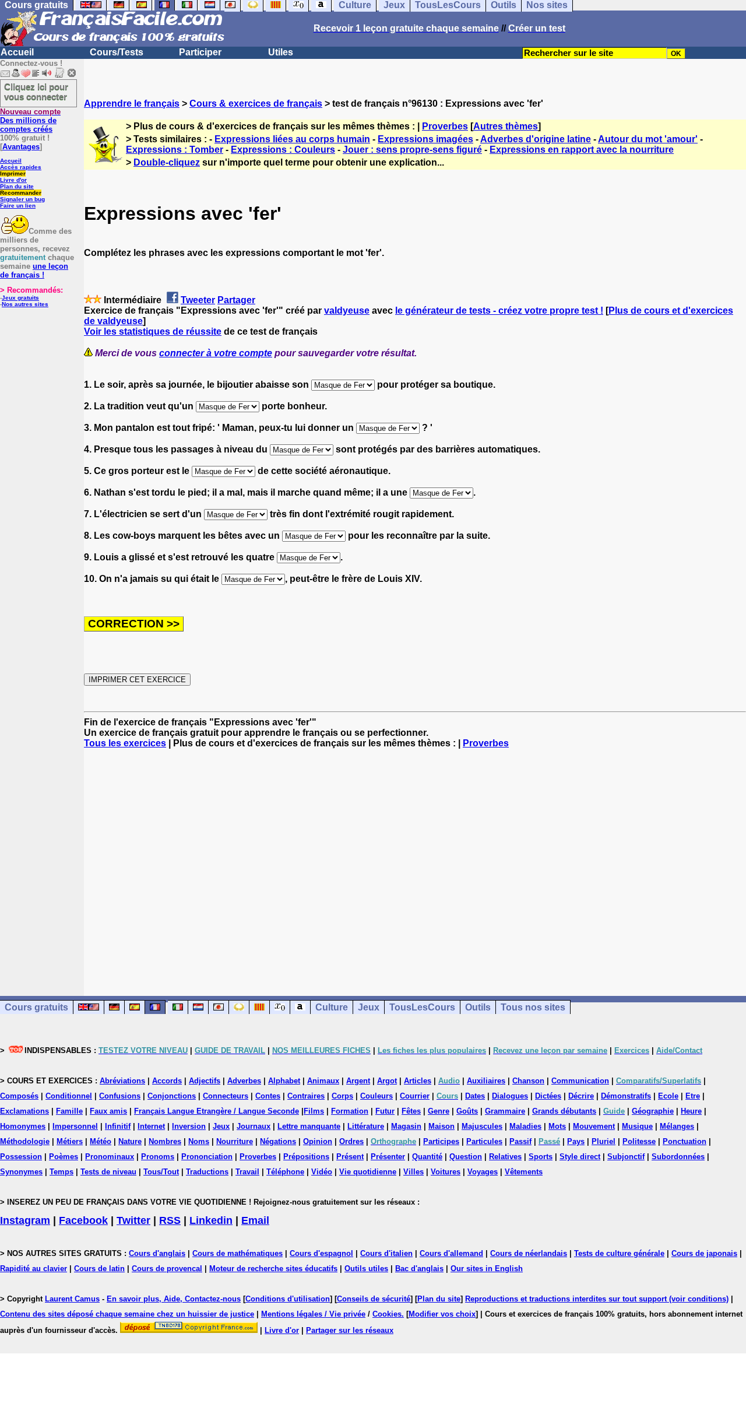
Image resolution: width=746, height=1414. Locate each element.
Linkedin (211, 1220)
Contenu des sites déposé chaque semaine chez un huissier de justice (127, 1314)
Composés (19, 1096)
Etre (692, 1096)
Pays (576, 1141)
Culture (331, 1007)
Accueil (17, 52)
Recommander (20, 193)
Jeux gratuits (20, 297)
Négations (278, 1141)
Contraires (306, 1096)
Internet (151, 1126)
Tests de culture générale (619, 1253)
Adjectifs (204, 1080)
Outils (478, 1007)
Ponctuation (684, 1141)
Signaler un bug (22, 199)
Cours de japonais (704, 1253)
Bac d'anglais (419, 1268)
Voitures (445, 1171)
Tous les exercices (125, 743)
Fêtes (411, 1111)
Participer (200, 52)
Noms (198, 1141)
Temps (61, 1171)
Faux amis (108, 1111)
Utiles (280, 52)
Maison (441, 1126)
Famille (69, 1111)
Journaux (253, 1126)
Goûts (467, 1111)
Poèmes (63, 1156)
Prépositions (306, 1156)
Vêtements (524, 1171)
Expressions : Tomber (174, 150)
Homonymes (22, 1126)
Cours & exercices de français (255, 103)
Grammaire (505, 1111)
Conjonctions (171, 1096)
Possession (21, 1156)
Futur (385, 1111)
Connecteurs (225, 1096)
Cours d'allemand (451, 1253)
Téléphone (285, 1171)
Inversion (189, 1126)
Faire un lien (18, 205)
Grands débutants (564, 1111)
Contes (267, 1096)
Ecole (668, 1096)
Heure (691, 1111)
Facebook (83, 1220)
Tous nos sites (533, 1007)
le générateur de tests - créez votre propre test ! (499, 310)
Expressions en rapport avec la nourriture (582, 150)
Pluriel (603, 1141)
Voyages (482, 1171)
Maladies (525, 1126)
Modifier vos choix (442, 1314)
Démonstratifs (626, 1096)
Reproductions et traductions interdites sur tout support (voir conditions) (597, 1298)
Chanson (528, 1080)
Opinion (317, 1141)
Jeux (368, 1007)
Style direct (580, 1156)
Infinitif (118, 1126)
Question (465, 1156)
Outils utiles (366, 1268)
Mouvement (594, 1126)
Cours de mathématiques (237, 1253)
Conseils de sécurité (373, 1298)
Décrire (581, 1096)
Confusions (119, 1096)
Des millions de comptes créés (30, 120)
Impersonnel (75, 1126)
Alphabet (284, 1080)
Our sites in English (487, 1268)
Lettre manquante (308, 1126)
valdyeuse (347, 310)
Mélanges (677, 1126)
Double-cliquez (166, 162)
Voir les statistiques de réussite (152, 331)
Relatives (505, 1156)
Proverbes (445, 126)
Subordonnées (678, 1156)
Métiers (70, 1141)
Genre (438, 1111)
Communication (580, 1080)
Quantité (427, 1156)
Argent (358, 1080)
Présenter (388, 1156)
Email (255, 1220)
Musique (637, 1126)
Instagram (25, 1220)
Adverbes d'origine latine (535, 139)
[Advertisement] (415, 861)
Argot (387, 1080)
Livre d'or (13, 180)
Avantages (21, 146)
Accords (167, 1080)
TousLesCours (422, 1007)
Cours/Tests (116, 52)
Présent (350, 1156)
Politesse (639, 1141)
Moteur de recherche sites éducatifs (273, 1268)
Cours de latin (99, 1268)
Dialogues (510, 1096)
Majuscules (482, 1126)
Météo (100, 1141)
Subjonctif (626, 1156)
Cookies (387, 1314)
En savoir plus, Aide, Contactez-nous (174, 1298)
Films (314, 1111)
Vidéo (321, 1171)
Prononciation (207, 1156)
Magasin (406, 1126)
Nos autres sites (25, 304)
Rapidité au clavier (33, 1268)
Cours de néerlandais (528, 1253)
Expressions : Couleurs (283, 150)
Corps (342, 1096)
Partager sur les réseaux (349, 1330)
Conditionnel (68, 1096)
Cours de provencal (167, 1268)
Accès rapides (20, 167)
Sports (541, 1156)
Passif (520, 1141)
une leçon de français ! (34, 270)
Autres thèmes (505, 126)
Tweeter (198, 300)
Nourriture (234, 1141)
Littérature (365, 1126)
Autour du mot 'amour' (648, 139)
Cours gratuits (36, 1007)
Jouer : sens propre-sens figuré (412, 150)
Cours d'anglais (157, 1253)
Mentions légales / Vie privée (313, 1314)
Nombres (165, 1141)
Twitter (133, 1220)
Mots (557, 1126)
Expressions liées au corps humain (292, 139)
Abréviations (122, 1080)
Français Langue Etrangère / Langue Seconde (216, 1111)
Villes (413, 1171)
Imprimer (13, 173)
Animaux (323, 1080)
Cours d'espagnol (321, 1253)
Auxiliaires (486, 1080)
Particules (484, 1141)
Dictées (548, 1096)
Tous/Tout (161, 1171)
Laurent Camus (72, 1298)
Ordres (351, 1141)
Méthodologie (25, 1141)
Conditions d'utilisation (287, 1298)
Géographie (653, 1111)
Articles (417, 1080)
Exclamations (24, 1111)
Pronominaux (109, 1156)
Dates (475, 1096)
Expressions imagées (425, 139)
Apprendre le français (132, 103)
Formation (349, 1111)
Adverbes (244, 1080)
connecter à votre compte (215, 353)
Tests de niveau (108, 1171)
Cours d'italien (386, 1253)
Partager (236, 300)
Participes (441, 1141)
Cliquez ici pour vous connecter (36, 91)
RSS (170, 1220)
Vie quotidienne (367, 1171)
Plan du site (17, 186)
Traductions (207, 1171)
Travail (247, 1171)
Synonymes (21, 1171)
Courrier (415, 1096)
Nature (130, 1141)
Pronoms (157, 1156)
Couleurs (376, 1096)
